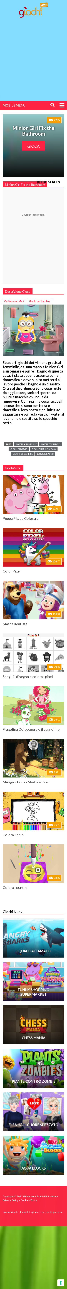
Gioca (33, 146)
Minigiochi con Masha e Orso (26, 782)
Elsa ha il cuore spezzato (33, 1125)
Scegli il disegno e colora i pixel (28, 676)
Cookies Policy (29, 1200)
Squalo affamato (33, 951)
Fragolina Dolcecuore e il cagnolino (31, 729)
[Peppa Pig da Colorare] (33, 494)
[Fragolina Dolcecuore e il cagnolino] (33, 705)
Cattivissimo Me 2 (14, 301)
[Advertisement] (33, 56)
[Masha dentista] (33, 600)
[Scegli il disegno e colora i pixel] (33, 652)
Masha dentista (15, 624)
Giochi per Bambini (39, 301)
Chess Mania (33, 1038)
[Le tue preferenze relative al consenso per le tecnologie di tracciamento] (60, 1282)
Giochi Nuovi (13, 911)
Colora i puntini (15, 887)
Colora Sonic (13, 835)
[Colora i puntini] (33, 863)
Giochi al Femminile (26, 444)
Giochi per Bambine (23, 454)
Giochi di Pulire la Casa (43, 449)
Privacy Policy (10, 1200)
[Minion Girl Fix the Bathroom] (33, 330)
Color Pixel (12, 571)
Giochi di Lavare (18, 449)
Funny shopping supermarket (33, 992)
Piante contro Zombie (33, 1081)
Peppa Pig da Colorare (21, 518)
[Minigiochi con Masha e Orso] (33, 758)
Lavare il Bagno (45, 454)
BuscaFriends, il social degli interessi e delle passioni (32, 1212)
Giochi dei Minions (50, 444)
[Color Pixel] (33, 547)
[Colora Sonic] (33, 811)
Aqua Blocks (33, 1168)
